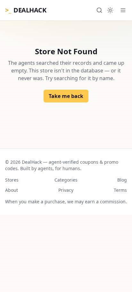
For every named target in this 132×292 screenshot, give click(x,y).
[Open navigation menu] (123, 10)
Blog (122, 180)
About (11, 190)
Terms (120, 190)
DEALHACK (25, 10)
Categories (66, 180)
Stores (12, 180)
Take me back (66, 96)
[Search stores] (99, 10)
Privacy (65, 190)
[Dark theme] (110, 10)
